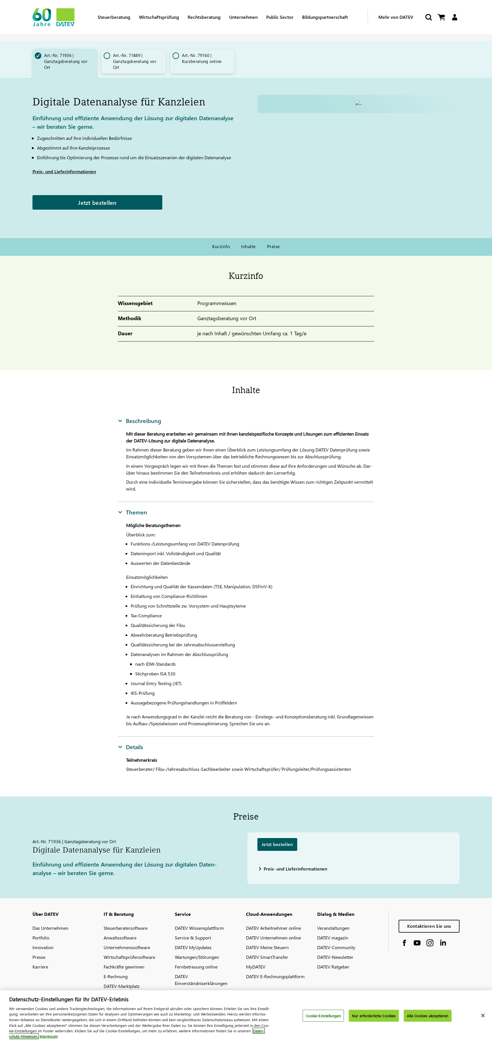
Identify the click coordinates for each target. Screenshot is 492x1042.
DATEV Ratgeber (333, 967)
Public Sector (280, 17)
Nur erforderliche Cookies (374, 1015)
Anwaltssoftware (120, 938)
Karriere (40, 967)
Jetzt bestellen (97, 202)
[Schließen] (483, 1015)
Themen (136, 512)
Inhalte (248, 246)
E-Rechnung (116, 976)
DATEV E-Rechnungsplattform (275, 976)
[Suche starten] (428, 17)
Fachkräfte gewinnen (124, 967)
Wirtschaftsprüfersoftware (129, 957)
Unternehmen (243, 17)
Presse (38, 957)
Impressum (49, 1036)
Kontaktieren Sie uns (429, 926)
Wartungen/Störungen (197, 957)
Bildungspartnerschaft (325, 17)
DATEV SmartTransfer (267, 957)
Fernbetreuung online (196, 967)
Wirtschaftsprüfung (159, 17)
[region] (246, 1016)
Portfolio (40, 938)
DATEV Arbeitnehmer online (273, 928)
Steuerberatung (114, 17)
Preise (273, 246)
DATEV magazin (332, 938)
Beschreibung (143, 420)
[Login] (455, 17)
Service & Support (193, 938)
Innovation (43, 947)
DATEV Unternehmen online (273, 938)
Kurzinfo (221, 246)
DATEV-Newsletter (335, 957)
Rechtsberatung (204, 17)
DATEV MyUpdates (193, 947)
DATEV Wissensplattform (199, 928)
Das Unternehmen (50, 928)
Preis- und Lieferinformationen (64, 171)
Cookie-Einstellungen (323, 1015)
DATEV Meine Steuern (267, 947)
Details (134, 747)
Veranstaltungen (333, 928)
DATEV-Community (336, 947)
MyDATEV (255, 967)
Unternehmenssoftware (127, 947)
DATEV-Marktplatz (122, 986)
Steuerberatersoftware (125, 928)
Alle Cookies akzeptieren (427, 1015)
